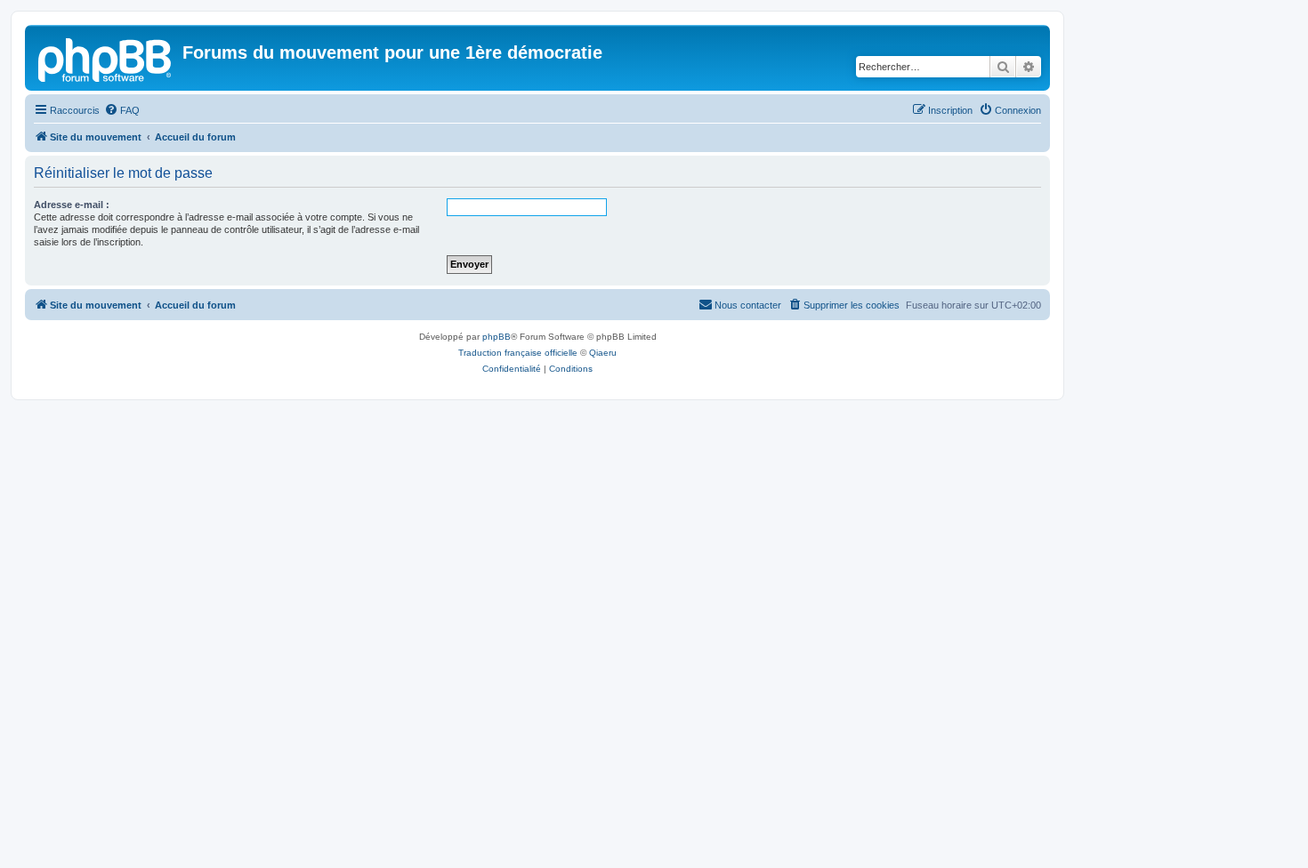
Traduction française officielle (517, 353)
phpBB (496, 337)
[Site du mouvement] (105, 57)
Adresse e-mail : (71, 204)
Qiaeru (603, 353)
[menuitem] (122, 110)
